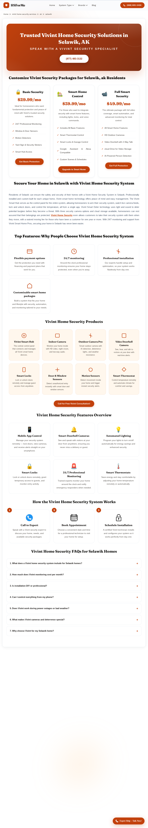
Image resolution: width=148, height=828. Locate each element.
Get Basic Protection (29, 161)
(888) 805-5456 (134, 5)
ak (41, 14)
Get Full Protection (118, 165)
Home (52, 5)
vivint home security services (24, 14)
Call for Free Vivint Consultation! (74, 403)
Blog (94, 5)
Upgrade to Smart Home (74, 169)
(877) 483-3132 (74, 58)
